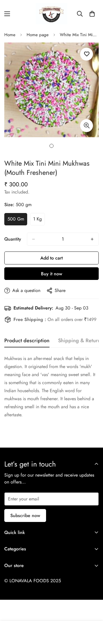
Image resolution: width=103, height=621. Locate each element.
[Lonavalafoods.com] (51, 13)
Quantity (12, 239)
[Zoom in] (86, 125)
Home (9, 35)
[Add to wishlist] (86, 54)
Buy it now (51, 273)
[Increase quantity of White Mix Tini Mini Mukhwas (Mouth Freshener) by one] (92, 239)
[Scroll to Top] (92, 590)
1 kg (39, 220)
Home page (38, 35)
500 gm (17, 220)
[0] (92, 13)
